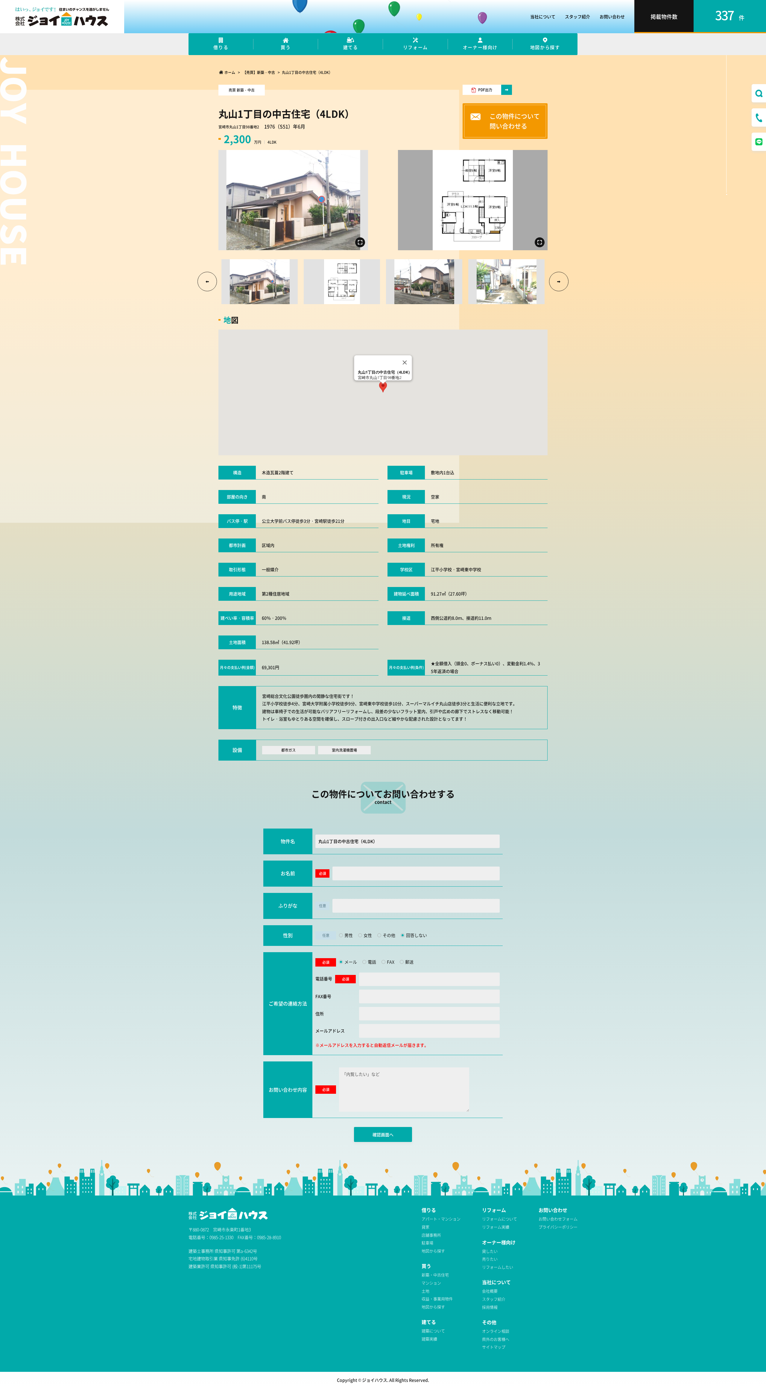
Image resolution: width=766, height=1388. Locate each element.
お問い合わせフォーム (558, 1219)
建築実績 (429, 1339)
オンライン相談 (495, 1331)
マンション (431, 1283)
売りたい (490, 1259)
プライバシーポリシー (558, 1227)
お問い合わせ (612, 16)
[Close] (405, 362)
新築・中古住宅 (435, 1275)
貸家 (425, 1227)
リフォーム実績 (495, 1227)
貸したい (490, 1251)
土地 (425, 1291)
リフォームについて (499, 1219)
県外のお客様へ (495, 1339)
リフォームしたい (497, 1267)
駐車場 (427, 1243)
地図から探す (433, 1251)
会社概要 (490, 1291)
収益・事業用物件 (437, 1298)
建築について (433, 1331)
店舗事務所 (431, 1235)
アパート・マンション (441, 1219)
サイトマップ (493, 1347)
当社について (542, 16)
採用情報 (490, 1307)
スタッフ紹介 (577, 16)
